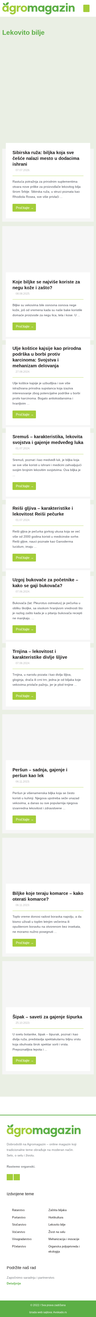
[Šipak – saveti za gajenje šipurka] (48, 989)
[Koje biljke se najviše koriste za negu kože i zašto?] (48, 254)
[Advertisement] (48, 96)
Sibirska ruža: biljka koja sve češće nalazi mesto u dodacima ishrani (46, 158)
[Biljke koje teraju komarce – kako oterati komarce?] (48, 866)
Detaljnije (14, 1283)
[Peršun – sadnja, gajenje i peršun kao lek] (48, 742)
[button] (86, 8)
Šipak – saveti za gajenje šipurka (47, 1016)
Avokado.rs (60, 1312)
